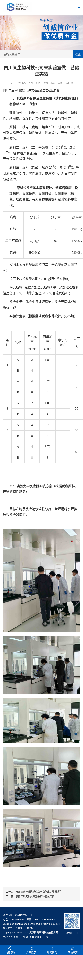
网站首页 (73, 952)
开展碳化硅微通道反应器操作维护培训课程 (39, 891)
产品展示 (31, 952)
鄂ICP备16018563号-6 (35, 936)
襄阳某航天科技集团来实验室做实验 (35, 896)
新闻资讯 (52, 952)
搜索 (78, 54)
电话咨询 (10, 952)
